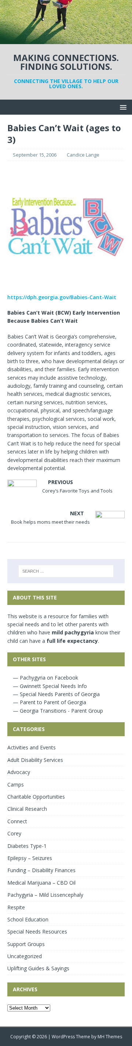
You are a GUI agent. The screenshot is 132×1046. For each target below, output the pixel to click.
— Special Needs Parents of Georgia (55, 694)
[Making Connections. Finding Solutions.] (66, 39)
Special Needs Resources (37, 931)
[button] (122, 106)
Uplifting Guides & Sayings (38, 968)
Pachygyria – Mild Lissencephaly (45, 894)
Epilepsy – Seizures (29, 858)
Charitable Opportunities (36, 796)
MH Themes (110, 1037)
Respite (16, 907)
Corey (14, 833)
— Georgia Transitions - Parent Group (57, 710)
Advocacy (18, 772)
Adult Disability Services (35, 759)
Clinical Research (27, 808)
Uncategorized (24, 956)
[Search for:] (66, 571)
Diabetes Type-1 (27, 845)
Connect (17, 821)
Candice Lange (83, 154)
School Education (27, 919)
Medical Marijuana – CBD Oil (41, 882)
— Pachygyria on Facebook (44, 677)
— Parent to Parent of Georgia (48, 702)
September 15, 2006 (34, 154)
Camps (15, 784)
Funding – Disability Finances (41, 870)
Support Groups (26, 944)
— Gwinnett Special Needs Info (49, 686)
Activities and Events (31, 747)
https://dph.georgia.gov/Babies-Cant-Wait (61, 297)
